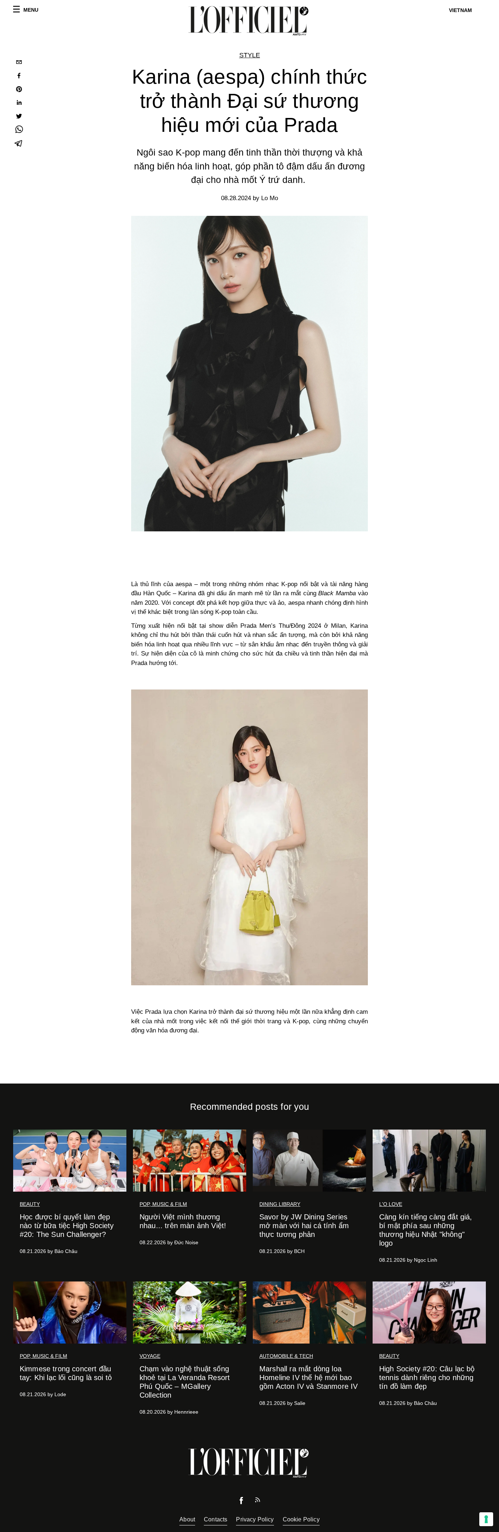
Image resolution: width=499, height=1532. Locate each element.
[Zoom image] (249, 837)
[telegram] (19, 144)
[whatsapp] (19, 130)
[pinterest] (19, 90)
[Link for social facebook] (241, 1502)
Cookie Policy (301, 1519)
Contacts (215, 1519)
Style (249, 55)
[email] (19, 63)
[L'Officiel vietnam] (249, 20)
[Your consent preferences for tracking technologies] (486, 1519)
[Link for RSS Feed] (257, 1501)
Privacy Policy (255, 1519)
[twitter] (19, 117)
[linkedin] (19, 103)
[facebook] (19, 76)
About (187, 1519)
